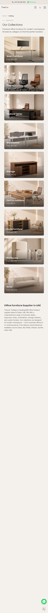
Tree (5, 7)
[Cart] (35, 7)
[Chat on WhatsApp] (44, 601)
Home (4, 16)
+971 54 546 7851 (20, 2)
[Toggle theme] (44, 609)
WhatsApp (32, 2)
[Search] (40, 8)
